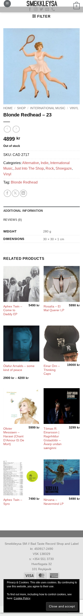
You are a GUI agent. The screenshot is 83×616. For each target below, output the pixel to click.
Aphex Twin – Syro (12, 502)
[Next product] (7, 129)
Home (8, 108)
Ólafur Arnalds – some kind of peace (19, 368)
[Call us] (53, 9)
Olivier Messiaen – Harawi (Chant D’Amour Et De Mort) (13, 436)
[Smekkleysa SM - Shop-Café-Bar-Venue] (41, 3)
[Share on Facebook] (7, 193)
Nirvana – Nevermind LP (54, 502)
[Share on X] (15, 193)
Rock (50, 168)
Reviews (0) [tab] (12, 219)
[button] (7, 3)
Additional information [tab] (23, 210)
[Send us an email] (47, 9)
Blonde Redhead (24, 182)
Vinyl (74, 108)
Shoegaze (64, 168)
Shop (21, 108)
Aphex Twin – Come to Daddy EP (12, 310)
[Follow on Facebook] (30, 9)
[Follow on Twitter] (41, 9)
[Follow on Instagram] (35, 9)
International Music (47, 108)
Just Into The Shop (29, 168)
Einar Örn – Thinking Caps (52, 369)
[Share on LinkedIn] (23, 193)
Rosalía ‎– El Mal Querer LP (54, 308)
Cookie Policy (22, 598)
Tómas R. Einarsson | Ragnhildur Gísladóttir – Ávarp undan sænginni (53, 438)
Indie (44, 163)
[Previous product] (16, 129)
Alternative (30, 163)
